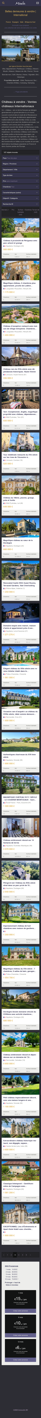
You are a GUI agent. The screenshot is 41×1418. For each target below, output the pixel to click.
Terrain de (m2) (35, 211)
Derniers (5, 210)
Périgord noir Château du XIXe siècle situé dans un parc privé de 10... (19, 884)
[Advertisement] (20, 1389)
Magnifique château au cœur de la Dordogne (18, 541)
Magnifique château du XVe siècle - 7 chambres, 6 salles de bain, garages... (19, 970)
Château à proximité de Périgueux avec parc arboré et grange (20, 241)
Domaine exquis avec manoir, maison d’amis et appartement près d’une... (19, 627)
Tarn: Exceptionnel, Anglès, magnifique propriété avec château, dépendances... (20, 413)
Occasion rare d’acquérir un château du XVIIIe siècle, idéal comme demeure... (20, 712)
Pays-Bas (30, 58)
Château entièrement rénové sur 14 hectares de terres (18, 841)
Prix (13, 210)
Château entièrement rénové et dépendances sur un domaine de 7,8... (19, 1056)
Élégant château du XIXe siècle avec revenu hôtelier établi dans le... (20, 669)
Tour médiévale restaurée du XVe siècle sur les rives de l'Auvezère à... (20, 456)
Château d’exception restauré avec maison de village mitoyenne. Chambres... (20, 327)
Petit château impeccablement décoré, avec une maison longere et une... (19, 1098)
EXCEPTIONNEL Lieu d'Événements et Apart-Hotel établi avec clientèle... (19, 1227)
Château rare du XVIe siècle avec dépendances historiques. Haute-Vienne (19, 370)
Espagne (11, 58)
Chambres (28, 210)
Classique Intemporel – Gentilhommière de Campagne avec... (18, 1184)
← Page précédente (20, 91)
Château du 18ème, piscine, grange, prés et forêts (18, 499)
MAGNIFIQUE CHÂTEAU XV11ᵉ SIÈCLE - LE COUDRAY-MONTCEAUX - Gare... (20, 798)
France (11, 45)
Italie (30, 45)
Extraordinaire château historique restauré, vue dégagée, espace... (19, 1141)
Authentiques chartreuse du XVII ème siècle (19, 755)
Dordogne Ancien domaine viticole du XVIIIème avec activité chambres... (19, 1013)
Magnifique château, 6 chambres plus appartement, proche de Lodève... (19, 284)
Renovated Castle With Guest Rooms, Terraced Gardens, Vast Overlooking (19, 584)
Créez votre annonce (20, 1311)
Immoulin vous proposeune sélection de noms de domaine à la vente (20, 26)
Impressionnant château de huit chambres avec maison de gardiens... (19, 927)
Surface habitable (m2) (20, 212)
